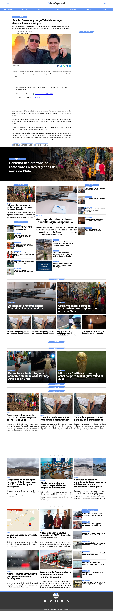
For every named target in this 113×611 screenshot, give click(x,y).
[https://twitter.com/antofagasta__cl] (51, 601)
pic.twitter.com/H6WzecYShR (44, 94)
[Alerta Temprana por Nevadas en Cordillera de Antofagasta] (77, 535)
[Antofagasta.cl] (8, 4)
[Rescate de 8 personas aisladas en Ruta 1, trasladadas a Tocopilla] (81, 210)
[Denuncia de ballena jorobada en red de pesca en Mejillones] (77, 545)
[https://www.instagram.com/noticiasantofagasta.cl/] (56, 601)
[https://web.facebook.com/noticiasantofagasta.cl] (45, 601)
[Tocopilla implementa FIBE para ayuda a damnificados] (81, 189)
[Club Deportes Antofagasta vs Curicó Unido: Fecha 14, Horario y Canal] (10, 254)
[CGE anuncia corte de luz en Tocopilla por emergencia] (81, 220)
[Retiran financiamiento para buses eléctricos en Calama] (77, 515)
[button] (16, 145)
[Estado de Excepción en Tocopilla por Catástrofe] (81, 231)
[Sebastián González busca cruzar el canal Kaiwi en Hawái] (10, 271)
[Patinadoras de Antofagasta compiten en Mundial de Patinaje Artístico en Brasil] (10, 228)
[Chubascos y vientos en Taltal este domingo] (77, 574)
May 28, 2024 (35, 97)
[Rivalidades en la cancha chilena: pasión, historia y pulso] (10, 263)
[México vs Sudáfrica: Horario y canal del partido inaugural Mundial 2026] (10, 236)
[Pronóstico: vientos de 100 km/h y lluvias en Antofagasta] (77, 555)
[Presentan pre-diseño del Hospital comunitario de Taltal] (77, 564)
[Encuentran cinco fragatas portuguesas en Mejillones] (77, 525)
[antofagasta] (56, 5)
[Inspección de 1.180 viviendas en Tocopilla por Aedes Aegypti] (77, 584)
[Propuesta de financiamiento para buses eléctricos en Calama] (56, 568)
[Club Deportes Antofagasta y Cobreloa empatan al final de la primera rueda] (10, 245)
